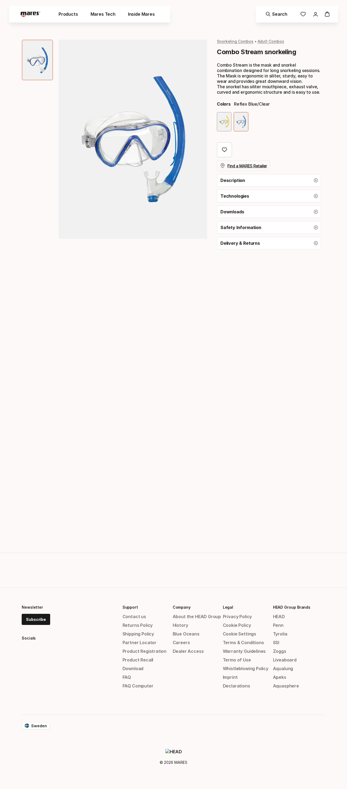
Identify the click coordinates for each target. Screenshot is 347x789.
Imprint (230, 677)
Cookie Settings (239, 634)
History (180, 625)
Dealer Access (188, 651)
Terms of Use (237, 660)
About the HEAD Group (197, 616)
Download (133, 668)
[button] (269, 180)
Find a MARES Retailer (247, 166)
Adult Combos (271, 41)
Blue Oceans (186, 634)
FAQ (127, 677)
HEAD (279, 616)
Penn (278, 625)
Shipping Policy (138, 634)
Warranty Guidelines (244, 651)
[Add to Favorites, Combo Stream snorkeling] (224, 149)
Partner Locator (139, 642)
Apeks (279, 677)
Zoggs (279, 651)
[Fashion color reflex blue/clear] (241, 121)
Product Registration (144, 651)
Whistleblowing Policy (245, 668)
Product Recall (138, 660)
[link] (303, 14)
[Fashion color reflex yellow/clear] (224, 121)
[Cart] (327, 14)
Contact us (134, 616)
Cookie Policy (237, 625)
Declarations (236, 686)
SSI (276, 642)
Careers (181, 642)
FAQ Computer (138, 686)
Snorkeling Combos (235, 41)
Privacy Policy (237, 616)
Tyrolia (280, 634)
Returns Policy (138, 625)
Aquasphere (286, 686)
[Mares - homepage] (30, 14)
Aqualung (283, 668)
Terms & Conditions (243, 642)
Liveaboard (285, 660)
